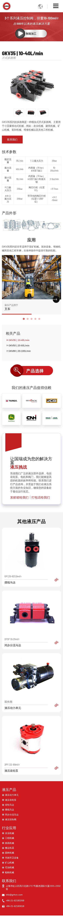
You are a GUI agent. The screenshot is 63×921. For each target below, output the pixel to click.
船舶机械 (9, 872)
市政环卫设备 (12, 857)
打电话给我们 (41, 497)
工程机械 (9, 838)
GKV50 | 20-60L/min (19, 345)
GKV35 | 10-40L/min (19, 340)
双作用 (13, 704)
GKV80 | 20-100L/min (20, 351)
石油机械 (9, 867)
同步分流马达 (12, 814)
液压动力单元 (12, 795)
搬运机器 (9, 848)
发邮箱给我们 (19, 497)
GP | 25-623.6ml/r (13, 579)
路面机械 (9, 843)
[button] (24, 319)
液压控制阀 (10, 819)
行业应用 (9, 828)
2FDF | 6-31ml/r (13, 642)
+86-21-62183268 (15, 900)
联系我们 (9, 881)
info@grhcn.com (14, 894)
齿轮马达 (9, 804)
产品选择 (35, 371)
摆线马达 (9, 809)
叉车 (11, 307)
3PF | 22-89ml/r (12, 767)
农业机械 (9, 833)
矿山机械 (9, 862)
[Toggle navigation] (55, 6)
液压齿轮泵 (10, 800)
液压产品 (9, 789)
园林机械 (9, 852)
